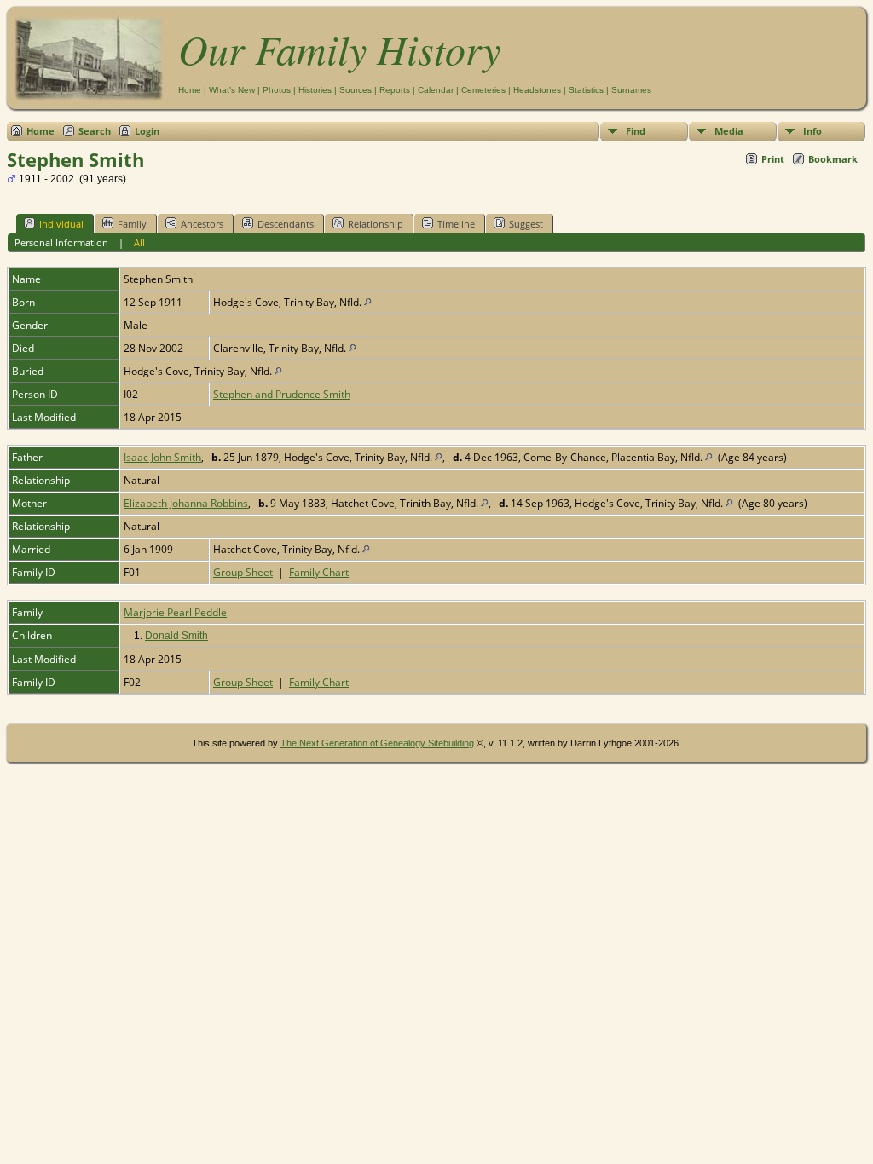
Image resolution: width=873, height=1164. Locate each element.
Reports (394, 90)
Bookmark (833, 159)
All (139, 242)
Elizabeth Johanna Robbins (186, 503)
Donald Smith (176, 636)
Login (147, 130)
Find (635, 130)
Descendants (285, 223)
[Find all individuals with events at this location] (368, 302)
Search (94, 130)
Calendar (436, 90)
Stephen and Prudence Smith (281, 394)
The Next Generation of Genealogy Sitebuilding (377, 743)
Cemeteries (483, 90)
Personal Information (61, 242)
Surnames (631, 90)
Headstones (537, 90)
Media (728, 130)
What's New (232, 90)
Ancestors (202, 223)
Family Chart (319, 572)
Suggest (526, 223)
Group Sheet (243, 572)
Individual (61, 223)
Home (189, 90)
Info (812, 130)
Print (772, 159)
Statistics (586, 90)
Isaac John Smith (162, 457)
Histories (315, 90)
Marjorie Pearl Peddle (175, 612)
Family (132, 223)
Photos (277, 90)
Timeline (456, 223)
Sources (355, 90)
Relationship (375, 223)
